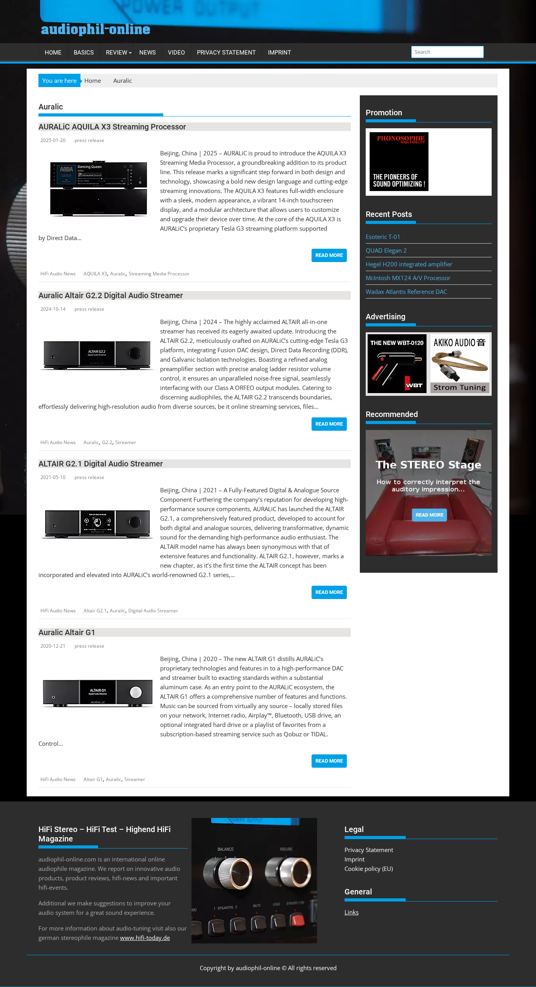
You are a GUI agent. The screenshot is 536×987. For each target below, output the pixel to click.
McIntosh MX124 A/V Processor (408, 278)
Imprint (279, 52)
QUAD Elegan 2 (386, 250)
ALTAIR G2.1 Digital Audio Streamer (100, 463)
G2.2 (107, 442)
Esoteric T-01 (383, 236)
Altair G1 (93, 779)
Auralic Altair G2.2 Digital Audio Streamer (110, 295)
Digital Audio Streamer (153, 610)
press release (89, 140)
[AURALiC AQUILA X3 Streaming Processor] (97, 153)
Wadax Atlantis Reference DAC (406, 291)
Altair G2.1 (95, 610)
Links (352, 912)
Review (116, 52)
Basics (84, 52)
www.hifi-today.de (145, 937)
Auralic (118, 273)
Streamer (125, 442)
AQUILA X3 (95, 273)
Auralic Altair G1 (66, 632)
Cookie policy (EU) (369, 868)
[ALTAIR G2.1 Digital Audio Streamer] (97, 490)
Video (176, 52)
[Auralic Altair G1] (97, 659)
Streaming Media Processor (159, 273)
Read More (329, 255)
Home (53, 52)
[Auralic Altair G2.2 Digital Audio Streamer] (97, 322)
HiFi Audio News (58, 273)
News (147, 52)
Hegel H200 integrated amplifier (409, 264)
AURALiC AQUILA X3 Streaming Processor (112, 126)
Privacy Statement (226, 52)
